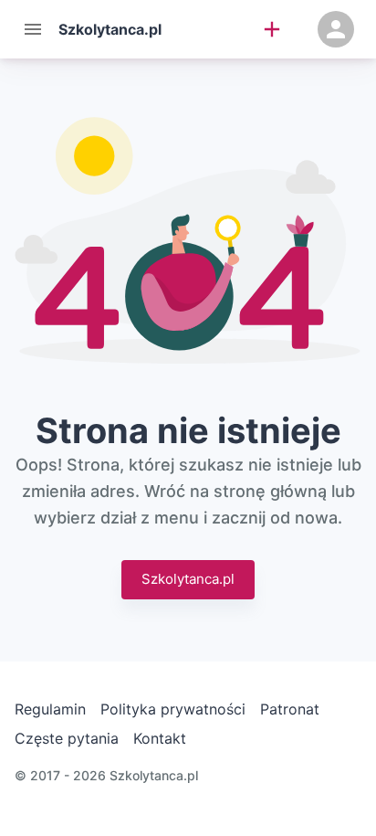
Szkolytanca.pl (188, 578)
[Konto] (335, 29)
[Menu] (33, 29)
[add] (272, 29)
